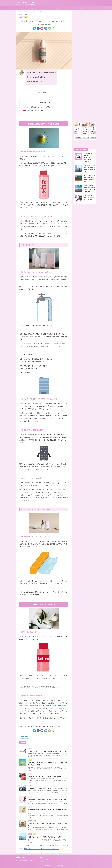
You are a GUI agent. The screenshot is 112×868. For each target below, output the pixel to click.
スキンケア (23, 738)
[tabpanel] (77, 131)
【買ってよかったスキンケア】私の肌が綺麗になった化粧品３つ (46, 837)
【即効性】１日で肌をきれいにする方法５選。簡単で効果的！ (45, 776)
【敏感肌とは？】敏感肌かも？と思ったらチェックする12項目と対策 (47, 799)
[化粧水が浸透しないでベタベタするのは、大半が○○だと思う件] (45, 28)
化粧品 (82, 8)
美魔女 (70, 8)
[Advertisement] (85, 65)
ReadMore (78, 137)
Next (94, 132)
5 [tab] (88, 142)
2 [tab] (83, 142)
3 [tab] (85, 142)
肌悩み (46, 8)
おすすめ (34, 8)
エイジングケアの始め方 (21, 8)
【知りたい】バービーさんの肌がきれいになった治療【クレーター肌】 (47, 751)
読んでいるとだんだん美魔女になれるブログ (25, 860)
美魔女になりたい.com (25, 2)
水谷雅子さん (58, 8)
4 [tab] (86, 142)
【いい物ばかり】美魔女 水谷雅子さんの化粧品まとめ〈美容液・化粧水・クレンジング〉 (89, 158)
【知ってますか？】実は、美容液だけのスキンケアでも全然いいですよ (47, 788)
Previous (75, 132)
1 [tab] (82, 142)
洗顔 (27, 738)
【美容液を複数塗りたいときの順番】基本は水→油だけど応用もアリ (41, 849)
